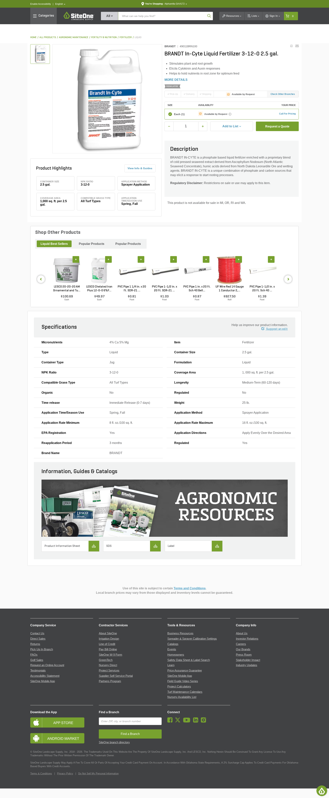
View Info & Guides (140, 168)
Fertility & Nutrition (104, 37)
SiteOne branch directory (114, 742)
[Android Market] (61, 738)
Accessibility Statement (44, 675)
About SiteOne (108, 633)
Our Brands (243, 649)
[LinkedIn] (196, 721)
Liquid (138, 37)
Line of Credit (107, 644)
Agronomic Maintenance (73, 37)
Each (179, 114)
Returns (35, 644)
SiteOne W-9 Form (110, 654)
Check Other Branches (283, 94)
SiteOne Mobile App (42, 681)
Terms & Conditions (41, 773)
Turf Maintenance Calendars (184, 691)
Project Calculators (179, 686)
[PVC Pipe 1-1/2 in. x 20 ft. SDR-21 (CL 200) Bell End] (164, 270)
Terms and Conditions (190, 588)
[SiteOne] (78, 19)
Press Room (244, 654)
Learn (170, 665)
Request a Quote (277, 126)
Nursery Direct (108, 665)
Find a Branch (109, 712)
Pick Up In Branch (41, 649)
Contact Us (37, 633)
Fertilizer (126, 37)
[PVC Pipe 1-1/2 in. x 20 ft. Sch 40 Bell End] (262, 270)
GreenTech (106, 660)
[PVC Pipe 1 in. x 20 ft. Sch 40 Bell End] (197, 270)
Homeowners (175, 654)
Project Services (109, 670)
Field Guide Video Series (182, 681)
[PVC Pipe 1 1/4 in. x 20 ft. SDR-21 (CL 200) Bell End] (131, 270)
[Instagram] (204, 721)
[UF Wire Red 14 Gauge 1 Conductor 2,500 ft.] (229, 270)
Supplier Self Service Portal (116, 675)
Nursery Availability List (181, 697)
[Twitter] (178, 721)
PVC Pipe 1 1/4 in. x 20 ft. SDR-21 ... (132, 288)
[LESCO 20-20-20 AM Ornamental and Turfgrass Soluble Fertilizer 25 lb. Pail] (66, 270)
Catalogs (172, 644)
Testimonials (38, 670)
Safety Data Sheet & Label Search (188, 660)
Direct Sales (38, 638)
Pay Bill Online (108, 649)
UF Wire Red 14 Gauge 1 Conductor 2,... (230, 288)
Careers (241, 644)
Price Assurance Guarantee (184, 670)
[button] (60, 4)
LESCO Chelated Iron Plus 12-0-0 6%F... (99, 288)
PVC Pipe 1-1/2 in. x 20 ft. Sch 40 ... (262, 288)
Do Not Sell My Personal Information (98, 773)
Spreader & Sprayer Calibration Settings (192, 638)
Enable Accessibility (40, 4)
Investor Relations (247, 638)
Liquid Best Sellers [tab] (54, 243)
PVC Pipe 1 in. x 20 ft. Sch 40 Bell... (197, 288)
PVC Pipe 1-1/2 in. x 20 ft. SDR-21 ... (164, 288)
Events (171, 649)
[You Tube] (187, 721)
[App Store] (61, 722)
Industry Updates (246, 665)
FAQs (34, 654)
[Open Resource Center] (321, 790)
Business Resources (180, 633)
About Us (242, 633)
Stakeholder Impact (248, 660)
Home (33, 37)
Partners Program (110, 681)
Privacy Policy (65, 773)
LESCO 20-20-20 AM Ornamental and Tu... (66, 288)
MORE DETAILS (176, 79)
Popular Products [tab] (91, 243)
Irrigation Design (109, 638)
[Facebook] (170, 721)
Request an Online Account (47, 665)
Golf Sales (36, 660)
